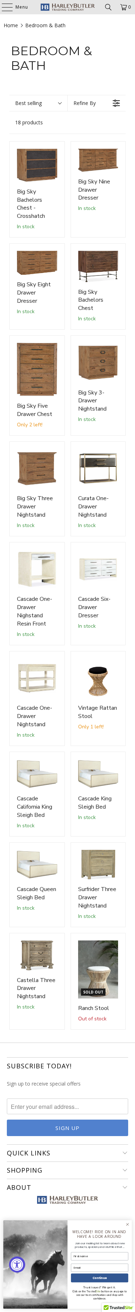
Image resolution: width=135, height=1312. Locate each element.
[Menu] (3, 7)
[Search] (108, 7)
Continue (100, 1278)
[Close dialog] (127, 1224)
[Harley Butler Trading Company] (68, 7)
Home (11, 25)
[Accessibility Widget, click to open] (17, 1264)
